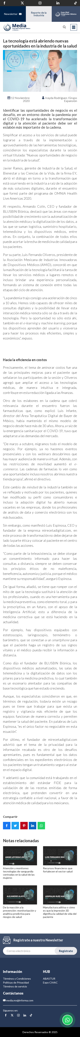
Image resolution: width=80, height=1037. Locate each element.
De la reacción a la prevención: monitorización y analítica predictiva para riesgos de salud (19, 912)
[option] (40, 71)
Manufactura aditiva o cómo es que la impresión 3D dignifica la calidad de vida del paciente (59, 912)
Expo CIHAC (50, 982)
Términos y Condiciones (17, 978)
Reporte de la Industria (39, 14)
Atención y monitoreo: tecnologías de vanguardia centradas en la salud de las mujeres (19, 873)
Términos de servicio (15, 986)
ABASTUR (49, 978)
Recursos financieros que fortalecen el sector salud (58, 870)
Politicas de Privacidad (16, 982)
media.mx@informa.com (19, 1000)
